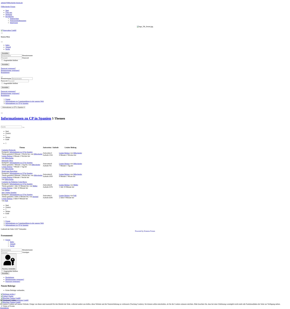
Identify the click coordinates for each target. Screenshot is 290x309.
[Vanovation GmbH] (8, 30)
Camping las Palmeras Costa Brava (14, 182)
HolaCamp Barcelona (9, 171)
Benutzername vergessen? (10, 70)
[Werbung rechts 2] (8, 294)
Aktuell (8, 47)
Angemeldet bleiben (11, 60)
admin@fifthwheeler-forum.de (12, 3)
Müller (35, 186)
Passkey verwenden (8, 269)
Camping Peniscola (9, 150)
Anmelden (5, 64)
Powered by (139, 231)
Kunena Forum (149, 231)
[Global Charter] (7, 296)
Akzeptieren (4, 308)
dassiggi (35, 197)
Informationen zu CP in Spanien (26, 118)
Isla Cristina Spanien (9, 192)
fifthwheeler (38, 154)
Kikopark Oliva (7, 161)
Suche (7, 49)
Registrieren (5, 72)
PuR (6, 201)
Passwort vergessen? (8, 68)
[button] (9, 17)
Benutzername (27, 55)
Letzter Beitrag (7, 156)
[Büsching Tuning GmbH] (11, 298)
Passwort (25, 58)
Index (7, 45)
